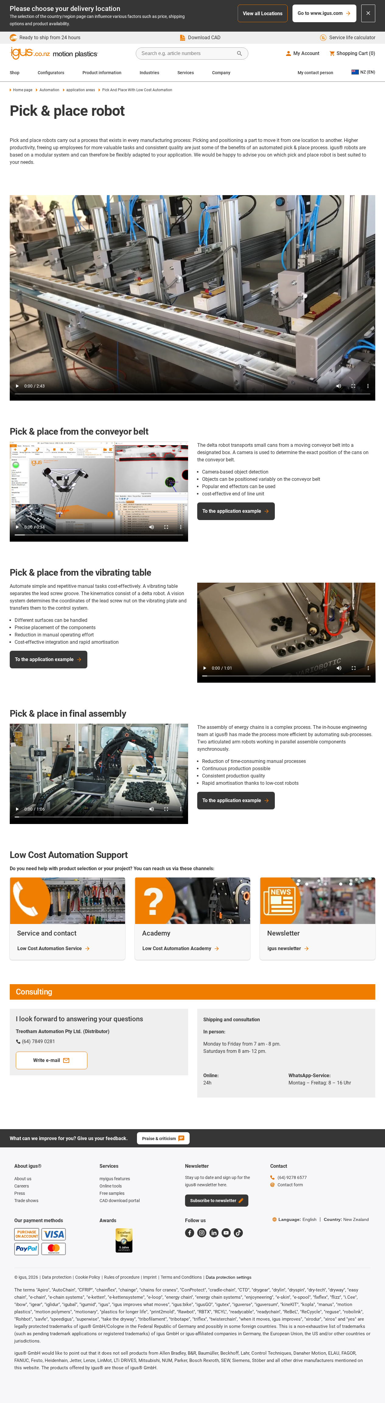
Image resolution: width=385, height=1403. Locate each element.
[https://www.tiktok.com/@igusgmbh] (238, 1232)
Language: (297, 1219)
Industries (149, 72)
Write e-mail (46, 1060)
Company (221, 72)
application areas (80, 90)
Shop (14, 72)
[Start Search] (239, 53)
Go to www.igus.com (320, 13)
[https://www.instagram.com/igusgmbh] (201, 1232)
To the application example (231, 511)
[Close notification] (368, 13)
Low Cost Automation (49, 948)
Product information (101, 72)
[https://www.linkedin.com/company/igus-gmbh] (214, 1232)
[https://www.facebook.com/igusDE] (189, 1232)
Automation (49, 90)
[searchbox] (187, 53)
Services (185, 72)
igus (284, 948)
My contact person (315, 72)
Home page (22, 90)
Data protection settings (228, 1277)
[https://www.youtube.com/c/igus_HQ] (226, 1232)
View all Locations (262, 13)
